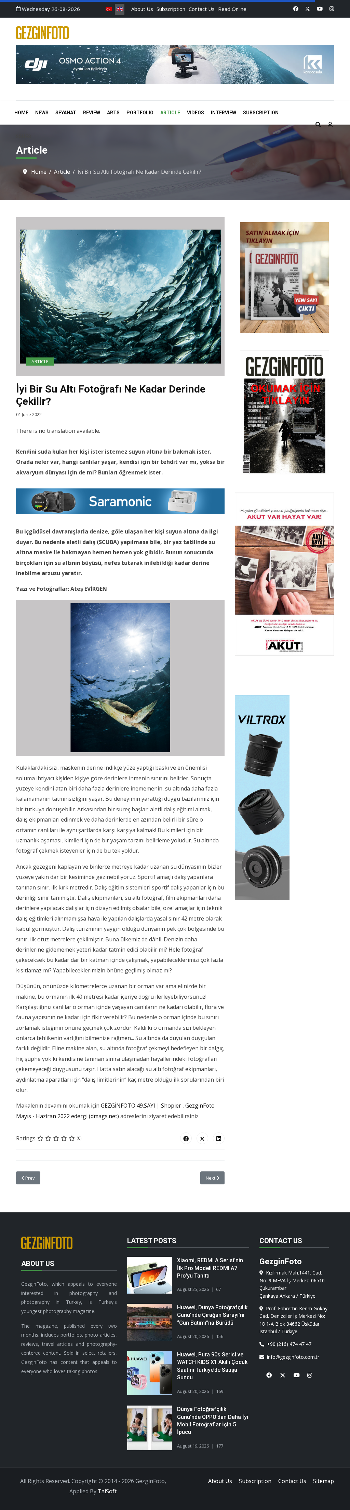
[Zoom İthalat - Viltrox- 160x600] (284, 797)
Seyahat (65, 112)
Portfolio (139, 112)
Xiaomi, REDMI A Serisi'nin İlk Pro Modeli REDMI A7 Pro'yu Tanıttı (210, 1268)
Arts (113, 112)
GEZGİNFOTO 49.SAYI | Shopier (141, 1105)
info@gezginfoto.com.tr (291, 1357)
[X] (280, 1371)
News (42, 112)
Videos (195, 112)
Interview (223, 112)
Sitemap (323, 1481)
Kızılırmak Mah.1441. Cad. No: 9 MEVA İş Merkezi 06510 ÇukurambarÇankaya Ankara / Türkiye (292, 1284)
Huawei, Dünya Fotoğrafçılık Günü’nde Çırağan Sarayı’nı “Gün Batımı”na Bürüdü (212, 1315)
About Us (142, 8)
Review (91, 112)
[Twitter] (307, 8)
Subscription (171, 8)
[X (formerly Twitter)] (202, 1138)
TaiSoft (107, 1491)
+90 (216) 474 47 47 (287, 1344)
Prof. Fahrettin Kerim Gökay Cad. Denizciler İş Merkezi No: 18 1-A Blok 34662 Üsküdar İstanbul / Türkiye (293, 1320)
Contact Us (202, 8)
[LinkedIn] (219, 1138)
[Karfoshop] (175, 64)
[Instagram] (331, 8)
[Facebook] (295, 8)
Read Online (232, 8)
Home (21, 112)
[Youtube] (320, 8)
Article (170, 112)
